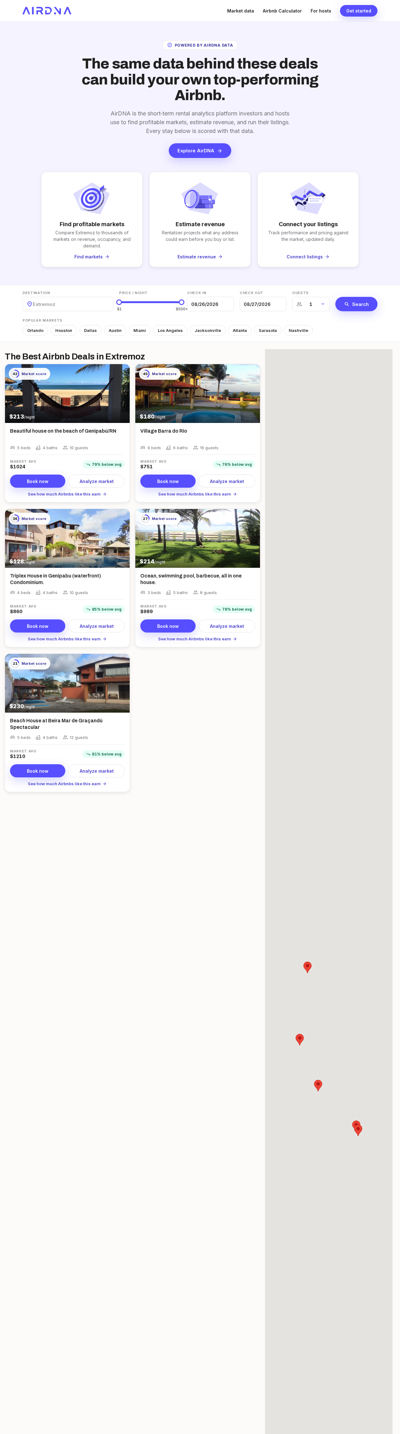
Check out (251, 293)
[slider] (119, 302)
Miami (139, 330)
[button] (358, 1130)
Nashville (298, 330)
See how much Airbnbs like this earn (67, 493)
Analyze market (97, 481)
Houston (63, 330)
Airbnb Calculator (282, 10)
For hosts (321, 10)
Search (356, 304)
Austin (115, 330)
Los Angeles (170, 330)
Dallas (90, 330)
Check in (196, 293)
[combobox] (33, 304)
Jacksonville (208, 330)
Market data (240, 10)
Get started (358, 10)
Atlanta (240, 330)
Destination (36, 293)
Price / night (133, 293)
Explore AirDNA (200, 150)
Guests (300, 293)
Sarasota (268, 330)
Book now (37, 481)
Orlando (35, 330)
